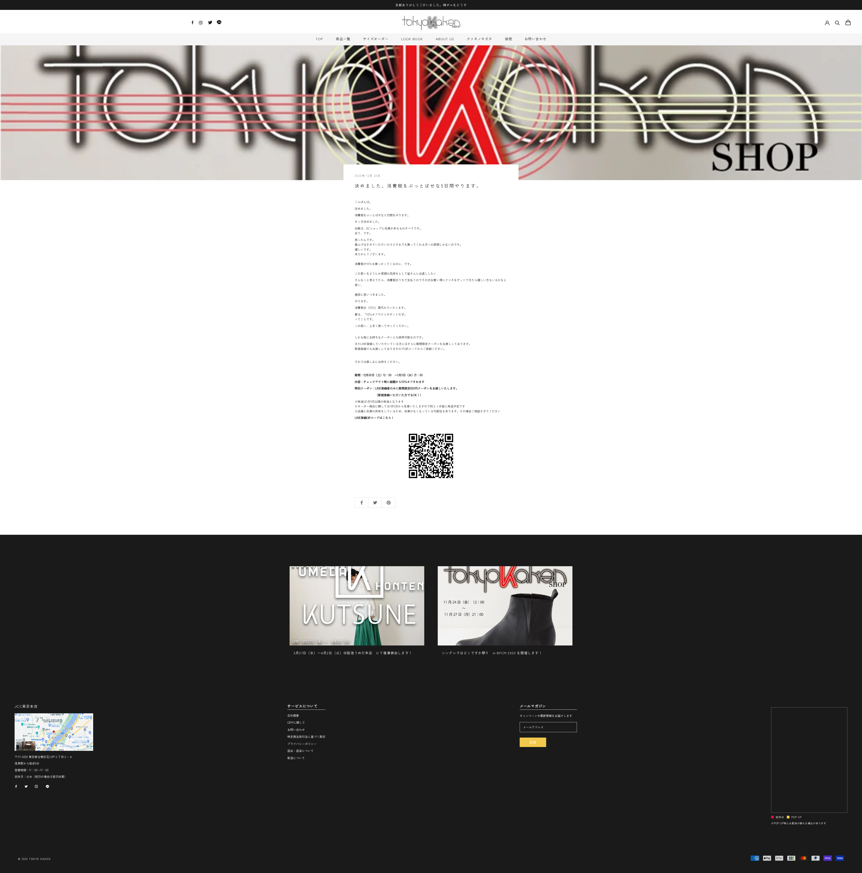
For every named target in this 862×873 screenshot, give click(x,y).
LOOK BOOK (412, 38)
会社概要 (293, 715)
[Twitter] (210, 23)
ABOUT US (445, 38)
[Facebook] (193, 23)
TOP (319, 38)
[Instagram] (200, 24)
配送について (296, 758)
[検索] (837, 22)
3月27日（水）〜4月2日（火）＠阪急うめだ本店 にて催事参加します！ (353, 652)
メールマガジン (533, 706)
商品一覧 (343, 38)
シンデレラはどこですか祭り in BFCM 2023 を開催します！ (492, 652)
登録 (533, 742)
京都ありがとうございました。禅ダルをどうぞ (431, 5)
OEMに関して (296, 722)
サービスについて (302, 706)
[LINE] (219, 23)
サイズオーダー (375, 38)
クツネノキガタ (479, 38)
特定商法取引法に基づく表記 (306, 736)
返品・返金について (300, 751)
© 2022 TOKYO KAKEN (34, 859)
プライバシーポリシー (302, 744)
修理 (508, 38)
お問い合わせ (535, 38)
